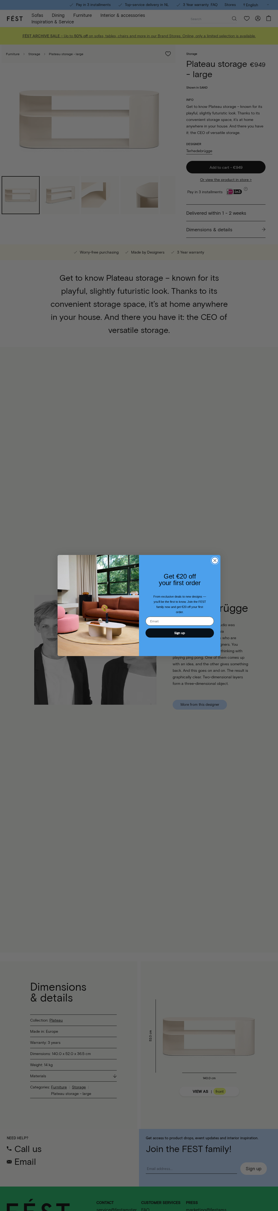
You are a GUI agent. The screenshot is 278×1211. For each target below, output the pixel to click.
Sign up (179, 633)
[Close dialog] (214, 560)
